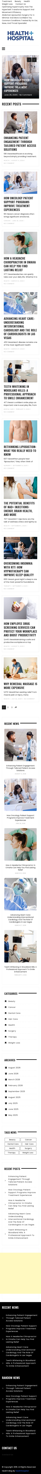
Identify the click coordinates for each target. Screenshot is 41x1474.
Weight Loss (7, 4)
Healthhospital (22, 1471)
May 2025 (13, 1115)
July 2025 (13, 1103)
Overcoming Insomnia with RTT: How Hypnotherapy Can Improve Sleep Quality (19, 569)
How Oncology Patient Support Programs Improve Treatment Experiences (18, 204)
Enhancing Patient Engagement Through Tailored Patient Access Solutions (20, 144)
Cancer (7, 221)
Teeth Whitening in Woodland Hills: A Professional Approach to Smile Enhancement (20, 392)
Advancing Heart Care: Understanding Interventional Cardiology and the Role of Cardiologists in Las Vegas (20, 328)
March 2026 (14, 1079)
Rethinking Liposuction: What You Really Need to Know (20, 450)
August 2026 (14, 1067)
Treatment (7, 1)
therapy (7, 586)
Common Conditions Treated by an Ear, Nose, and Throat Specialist (20, 22)
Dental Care (9, 409)
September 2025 (16, 1091)
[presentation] (29, 59)
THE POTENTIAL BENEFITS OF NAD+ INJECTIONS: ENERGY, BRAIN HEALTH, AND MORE (19, 509)
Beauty (18, 1)
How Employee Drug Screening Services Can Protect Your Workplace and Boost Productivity (20, 629)
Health (27, 1)
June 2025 (13, 1109)
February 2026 (15, 1085)
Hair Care (13, 1019)
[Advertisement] (20, 1273)
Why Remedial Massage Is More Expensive (20, 686)
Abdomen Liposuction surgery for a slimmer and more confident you (18, 16)
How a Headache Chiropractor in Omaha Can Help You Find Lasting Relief (19, 85)
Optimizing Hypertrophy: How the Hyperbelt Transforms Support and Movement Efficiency (18, 9)
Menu (20, 49)
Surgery (7, 465)
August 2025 (14, 1097)
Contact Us (20, 4)
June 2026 (13, 1073)
